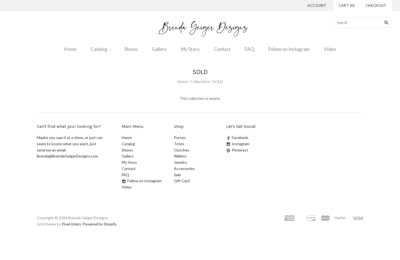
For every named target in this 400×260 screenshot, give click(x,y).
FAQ (249, 49)
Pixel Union (71, 224)
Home (70, 49)
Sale (177, 174)
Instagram (240, 143)
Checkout (376, 5)
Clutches (181, 150)
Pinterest (240, 150)
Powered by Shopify (99, 224)
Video (330, 49)
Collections (200, 81)
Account (317, 5)
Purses (180, 137)
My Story (190, 49)
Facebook (240, 137)
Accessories (184, 168)
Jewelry (180, 162)
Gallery (159, 49)
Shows (131, 49)
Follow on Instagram (289, 49)
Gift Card (182, 180)
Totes (179, 143)
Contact (222, 49)
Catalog (99, 49)
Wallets (180, 156)
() (347, 5)
